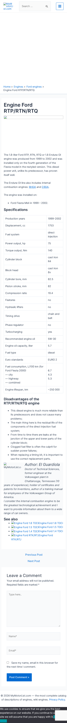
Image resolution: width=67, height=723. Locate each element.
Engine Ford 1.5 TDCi (50, 527)
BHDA (32, 187)
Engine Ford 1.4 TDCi (50, 531)
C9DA (45, 187)
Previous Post (34, 554)
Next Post (34, 561)
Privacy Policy (57, 699)
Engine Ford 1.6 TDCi (50, 523)
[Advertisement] (33, 49)
